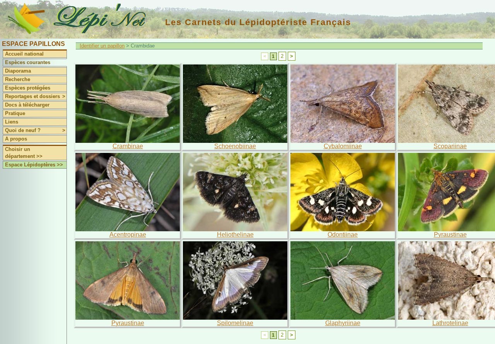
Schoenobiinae (235, 146)
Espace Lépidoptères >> (34, 165)
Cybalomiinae (343, 146)
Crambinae (128, 146)
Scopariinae (450, 146)
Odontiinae (343, 234)
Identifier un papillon (102, 46)
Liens (11, 122)
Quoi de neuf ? (35, 130)
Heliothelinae (235, 234)
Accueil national (24, 54)
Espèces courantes (27, 62)
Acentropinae (127, 234)
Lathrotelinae (450, 323)
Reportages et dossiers (35, 96)
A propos (16, 139)
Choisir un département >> (24, 152)
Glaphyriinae (342, 323)
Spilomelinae (235, 323)
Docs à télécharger (27, 105)
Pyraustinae (450, 234)
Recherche (17, 79)
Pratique (15, 113)
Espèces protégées (27, 88)
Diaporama (18, 71)
